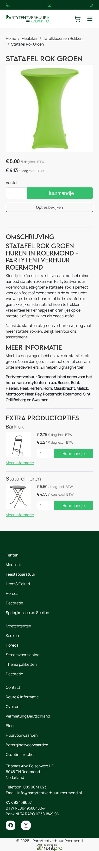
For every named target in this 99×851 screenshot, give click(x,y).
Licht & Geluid (18, 583)
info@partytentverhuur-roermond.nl (49, 792)
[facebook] (10, 825)
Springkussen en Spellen (27, 612)
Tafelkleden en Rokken (63, 38)
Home (11, 38)
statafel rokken (29, 331)
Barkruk (15, 426)
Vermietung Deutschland (28, 716)
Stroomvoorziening (22, 654)
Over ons (13, 706)
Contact (13, 687)
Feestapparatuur (20, 574)
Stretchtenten (18, 626)
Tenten (12, 555)
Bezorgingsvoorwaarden (27, 744)
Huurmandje (60, 193)
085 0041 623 (35, 787)
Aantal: (12, 182)
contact (55, 361)
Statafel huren (23, 478)
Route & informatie (22, 697)
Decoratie (14, 603)
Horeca (12, 593)
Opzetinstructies (20, 754)
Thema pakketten (21, 664)
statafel (45, 304)
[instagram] (26, 825)
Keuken (12, 635)
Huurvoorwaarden (22, 735)
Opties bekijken (49, 207)
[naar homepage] (27, 19)
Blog (9, 725)
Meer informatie (20, 462)
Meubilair (29, 38)
